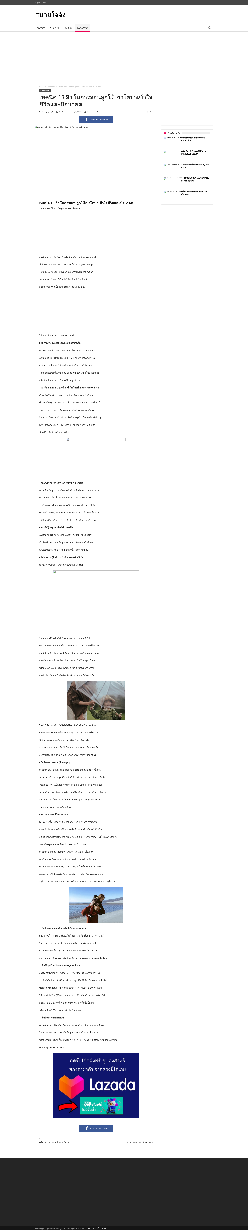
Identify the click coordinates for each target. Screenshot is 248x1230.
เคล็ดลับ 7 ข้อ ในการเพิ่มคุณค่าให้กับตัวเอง (56, 1141)
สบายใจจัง (50, 14)
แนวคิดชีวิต (51, 87)
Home (41, 87)
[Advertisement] (124, 56)
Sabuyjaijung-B (47, 112)
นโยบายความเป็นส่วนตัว (96, 1228)
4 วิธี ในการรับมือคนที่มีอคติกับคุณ (139, 1141)
